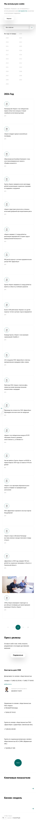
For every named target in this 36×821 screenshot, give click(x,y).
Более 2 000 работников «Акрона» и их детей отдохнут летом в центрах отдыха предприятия (18, 312)
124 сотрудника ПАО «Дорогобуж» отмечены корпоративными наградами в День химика (18, 362)
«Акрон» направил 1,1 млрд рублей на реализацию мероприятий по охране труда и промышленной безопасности (18, 237)
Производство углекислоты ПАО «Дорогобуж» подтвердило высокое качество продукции (18, 412)
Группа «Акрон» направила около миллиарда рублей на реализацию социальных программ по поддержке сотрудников (18, 186)
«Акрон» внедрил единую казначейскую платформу (18, 136)
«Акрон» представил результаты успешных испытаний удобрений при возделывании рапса (18, 212)
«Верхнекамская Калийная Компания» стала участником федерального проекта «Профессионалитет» (18, 161)
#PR (5, 115)
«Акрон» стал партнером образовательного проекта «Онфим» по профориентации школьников (18, 488)
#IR (5, 467)
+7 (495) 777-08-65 (28, 680)
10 (28, 627)
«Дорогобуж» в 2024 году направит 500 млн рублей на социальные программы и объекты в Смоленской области (18, 572)
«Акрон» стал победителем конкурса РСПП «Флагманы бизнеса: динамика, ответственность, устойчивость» (18, 438)
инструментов (22, 11)
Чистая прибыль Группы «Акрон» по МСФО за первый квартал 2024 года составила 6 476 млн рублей (18, 463)
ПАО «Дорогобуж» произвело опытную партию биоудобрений (18, 513)
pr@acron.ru (8, 684)
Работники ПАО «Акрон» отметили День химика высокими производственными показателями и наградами (18, 387)
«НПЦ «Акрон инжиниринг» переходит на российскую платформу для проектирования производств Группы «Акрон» (18, 605)
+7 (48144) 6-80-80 (10, 729)
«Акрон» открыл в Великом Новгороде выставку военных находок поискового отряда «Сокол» (18, 538)
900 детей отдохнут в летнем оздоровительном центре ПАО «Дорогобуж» (18, 262)
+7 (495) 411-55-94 (16, 680)
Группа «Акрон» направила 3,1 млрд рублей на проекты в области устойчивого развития (18, 287)
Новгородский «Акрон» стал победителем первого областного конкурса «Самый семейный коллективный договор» (18, 111)
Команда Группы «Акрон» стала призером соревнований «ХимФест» (18, 337)
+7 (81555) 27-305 (9, 748)
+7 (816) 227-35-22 (10, 712)
